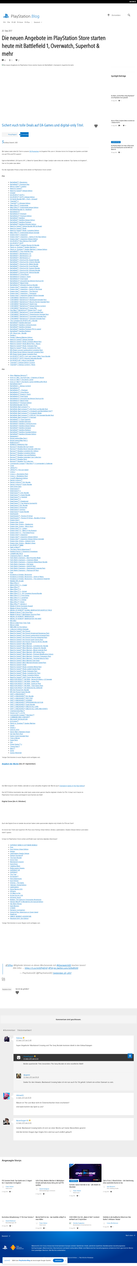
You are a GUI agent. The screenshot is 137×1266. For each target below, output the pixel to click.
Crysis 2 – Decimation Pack (19, 474)
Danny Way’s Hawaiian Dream (20, 732)
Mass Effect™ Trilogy (17, 602)
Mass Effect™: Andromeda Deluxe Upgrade (24, 233)
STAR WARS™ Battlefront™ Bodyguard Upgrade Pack (28, 300)
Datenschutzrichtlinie (69, 1258)
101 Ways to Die (15, 893)
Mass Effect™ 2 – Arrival (18, 591)
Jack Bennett (111, 1186)
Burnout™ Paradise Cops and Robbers (23, 455)
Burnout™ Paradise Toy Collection (21, 461)
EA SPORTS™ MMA (16, 545)
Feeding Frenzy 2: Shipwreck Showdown (24, 551)
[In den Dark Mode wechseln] (108, 15)
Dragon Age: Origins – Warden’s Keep (22, 543)
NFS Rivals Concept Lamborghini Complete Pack (26, 350)
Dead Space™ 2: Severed (18, 497)
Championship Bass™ (17, 711)
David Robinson (11, 1221)
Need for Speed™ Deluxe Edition (21, 191)
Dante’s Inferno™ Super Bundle (21, 484)
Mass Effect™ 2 (15, 589)
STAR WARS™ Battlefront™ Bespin (22, 298)
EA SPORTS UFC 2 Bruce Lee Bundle (22, 360)
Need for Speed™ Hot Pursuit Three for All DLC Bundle (28, 642)
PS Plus (27, 22)
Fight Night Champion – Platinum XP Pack (24, 570)
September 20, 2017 (62, 972)
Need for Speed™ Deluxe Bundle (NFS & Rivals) (26, 226)
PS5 (4, 22)
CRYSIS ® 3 (13, 468)
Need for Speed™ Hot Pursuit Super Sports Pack (26, 639)
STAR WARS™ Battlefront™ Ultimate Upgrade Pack (27, 318)
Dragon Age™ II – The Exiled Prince (22, 533)
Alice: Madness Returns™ (18, 375)
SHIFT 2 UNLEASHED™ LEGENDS (21, 700)
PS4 (8, 22)
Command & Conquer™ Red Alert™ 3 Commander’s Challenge (31, 463)
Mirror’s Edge (14, 625)
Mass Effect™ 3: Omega (18, 600)
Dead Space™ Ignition (17, 509)
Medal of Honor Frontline (18, 608)
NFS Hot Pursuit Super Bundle (20, 692)
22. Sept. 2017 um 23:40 (24, 1123)
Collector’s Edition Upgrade (19, 629)
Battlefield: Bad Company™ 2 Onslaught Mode (26, 413)
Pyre (11, 847)
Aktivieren (58, 1260)
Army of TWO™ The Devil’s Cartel (21, 380)
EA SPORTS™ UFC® (16, 243)
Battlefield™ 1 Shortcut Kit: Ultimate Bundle (25, 270)
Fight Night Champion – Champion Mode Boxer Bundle (28, 562)
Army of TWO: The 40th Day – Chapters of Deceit (27, 377)
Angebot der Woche (10, 764)
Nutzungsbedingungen (51, 1258)
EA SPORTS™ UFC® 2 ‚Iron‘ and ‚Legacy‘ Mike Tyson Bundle (30, 356)
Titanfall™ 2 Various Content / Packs (22, 365)
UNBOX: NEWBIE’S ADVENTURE (20, 916)
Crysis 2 (12, 472)
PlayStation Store (6, 989)
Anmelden (116, 15)
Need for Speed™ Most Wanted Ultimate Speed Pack (28, 663)
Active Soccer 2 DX (16, 895)
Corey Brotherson (112, 1223)
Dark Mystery (14, 906)
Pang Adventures (16, 879)
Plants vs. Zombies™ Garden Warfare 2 (23, 247)
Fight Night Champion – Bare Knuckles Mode (25, 558)
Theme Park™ (15, 746)
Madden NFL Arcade (17, 581)
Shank (12, 725)
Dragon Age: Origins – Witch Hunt (21, 526)
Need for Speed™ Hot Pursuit (20, 631)
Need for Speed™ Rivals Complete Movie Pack (25, 342)
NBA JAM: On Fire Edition (18, 627)
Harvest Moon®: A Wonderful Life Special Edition (26, 902)
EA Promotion (34, 151)
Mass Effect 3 (14, 583)
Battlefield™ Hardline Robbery (20, 331)
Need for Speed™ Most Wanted (21, 644)
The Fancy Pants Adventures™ (20, 549)
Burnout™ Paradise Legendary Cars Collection (25, 457)
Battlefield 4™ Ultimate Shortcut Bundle (24, 285)
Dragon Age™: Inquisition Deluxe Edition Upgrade (27, 295)
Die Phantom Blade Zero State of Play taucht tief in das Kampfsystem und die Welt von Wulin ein (122, 147)
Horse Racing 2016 (16, 889)
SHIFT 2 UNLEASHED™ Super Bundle (22, 704)
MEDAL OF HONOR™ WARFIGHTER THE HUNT (25, 619)
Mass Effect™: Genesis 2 (18, 604)
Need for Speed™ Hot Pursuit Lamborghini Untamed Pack (29, 635)
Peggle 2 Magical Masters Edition (21, 337)
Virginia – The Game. (17, 883)
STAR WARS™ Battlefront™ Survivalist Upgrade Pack (28, 316)
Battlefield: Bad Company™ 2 (20, 407)
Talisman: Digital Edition (18, 885)
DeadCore (13, 914)
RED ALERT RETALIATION (18, 719)
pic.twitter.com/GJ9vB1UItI (66, 968)
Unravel (12, 193)
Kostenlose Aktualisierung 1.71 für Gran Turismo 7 (18, 1217)
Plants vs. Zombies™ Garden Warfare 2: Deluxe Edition (28, 249)
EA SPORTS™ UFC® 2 (17, 195)
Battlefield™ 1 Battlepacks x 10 (20, 254)
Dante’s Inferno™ (16, 480)
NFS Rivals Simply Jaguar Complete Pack (23, 354)
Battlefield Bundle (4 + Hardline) (21, 209)
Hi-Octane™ (14, 721)
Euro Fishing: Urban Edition (19, 849)
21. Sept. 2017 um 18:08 (23, 1098)
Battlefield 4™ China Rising (19, 274)
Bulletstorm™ (15, 442)
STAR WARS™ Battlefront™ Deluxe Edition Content (28, 306)
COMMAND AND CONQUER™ (20, 717)
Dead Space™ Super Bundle (19, 512)
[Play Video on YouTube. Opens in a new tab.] (97, 1179)
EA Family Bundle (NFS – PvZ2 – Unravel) (23, 199)
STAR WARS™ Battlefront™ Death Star (23, 304)
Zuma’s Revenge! (16, 753)
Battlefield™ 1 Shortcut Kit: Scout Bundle (24, 266)
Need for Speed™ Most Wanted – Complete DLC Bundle (29, 646)
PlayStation (25, 16)
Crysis (12, 465)
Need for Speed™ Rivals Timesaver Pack (23, 346)
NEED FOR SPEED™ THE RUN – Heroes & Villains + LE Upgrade (31, 679)
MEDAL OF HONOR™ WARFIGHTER (22, 616)
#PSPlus (9, 965)
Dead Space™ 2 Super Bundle (20, 495)
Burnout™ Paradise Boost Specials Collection (25, 449)
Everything (14, 864)
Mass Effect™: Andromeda (19, 205)
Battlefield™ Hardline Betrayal (20, 323)
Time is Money (15, 738)
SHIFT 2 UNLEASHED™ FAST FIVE (21, 698)
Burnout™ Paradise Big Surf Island (21, 447)
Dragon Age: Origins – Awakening (21, 524)
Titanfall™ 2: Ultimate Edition (20, 203)
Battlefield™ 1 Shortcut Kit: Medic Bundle (24, 264)
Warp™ (12, 748)
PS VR (14, 22)
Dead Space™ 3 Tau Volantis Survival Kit (23, 503)
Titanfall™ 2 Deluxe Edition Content (22, 362)
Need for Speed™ (16, 188)
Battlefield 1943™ (16, 384)
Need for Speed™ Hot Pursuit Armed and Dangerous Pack (29, 633)
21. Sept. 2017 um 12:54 (30, 1059)
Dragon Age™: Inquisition (19, 235)
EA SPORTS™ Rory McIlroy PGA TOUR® (23, 241)
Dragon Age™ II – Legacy (18, 528)
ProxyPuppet (12, 134)
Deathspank (14, 514)
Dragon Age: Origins (17, 522)
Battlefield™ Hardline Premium (20, 222)
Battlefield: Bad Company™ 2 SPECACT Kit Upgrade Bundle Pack (32, 415)
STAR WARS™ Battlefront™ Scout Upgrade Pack (26, 312)
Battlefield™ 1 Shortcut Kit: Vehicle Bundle (24, 272)
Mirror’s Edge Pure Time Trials (20, 623)
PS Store (20, 22)
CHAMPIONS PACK (16, 554)
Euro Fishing (14, 881)
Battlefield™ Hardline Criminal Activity (23, 325)
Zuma (12, 751)
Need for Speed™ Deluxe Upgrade (21, 339)
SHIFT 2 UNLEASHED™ (17, 694)
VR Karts (13, 891)
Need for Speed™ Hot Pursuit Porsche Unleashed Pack (28, 637)
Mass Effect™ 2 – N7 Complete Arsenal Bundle (26, 593)
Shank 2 (13, 727)
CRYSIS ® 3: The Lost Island (19, 470)
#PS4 (50, 968)
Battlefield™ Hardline (17, 218)
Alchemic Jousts (15, 897)
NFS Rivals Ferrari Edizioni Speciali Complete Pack (27, 352)
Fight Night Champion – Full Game (21, 564)
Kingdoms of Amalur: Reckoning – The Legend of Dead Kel (30, 579)
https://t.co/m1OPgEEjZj (36, 968)
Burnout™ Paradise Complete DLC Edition (24, 451)
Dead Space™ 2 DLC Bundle (19, 493)
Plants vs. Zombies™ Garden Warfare (22, 723)
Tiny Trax (13, 874)
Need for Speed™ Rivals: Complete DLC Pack (25, 348)
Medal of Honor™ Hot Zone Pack (21, 612)
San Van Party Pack (16, 734)
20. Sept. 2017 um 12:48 (23, 1040)
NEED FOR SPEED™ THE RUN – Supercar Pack (25, 683)
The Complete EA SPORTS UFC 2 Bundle (23, 321)
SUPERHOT (14, 872)
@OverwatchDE (64, 965)
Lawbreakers (14, 887)
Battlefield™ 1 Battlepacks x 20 (20, 256)
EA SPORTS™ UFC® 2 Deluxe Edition (22, 197)
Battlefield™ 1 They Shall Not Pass (21, 251)
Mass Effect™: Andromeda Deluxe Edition (24, 207)
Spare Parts (14, 740)
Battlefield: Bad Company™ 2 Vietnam (23, 417)
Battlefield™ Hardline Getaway (20, 327)
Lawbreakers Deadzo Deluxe (19, 853)
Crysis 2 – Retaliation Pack (19, 476)
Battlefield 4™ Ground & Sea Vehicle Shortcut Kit (27, 281)
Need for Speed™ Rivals (18, 228)
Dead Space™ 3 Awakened (19, 501)
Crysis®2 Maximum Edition (19, 478)
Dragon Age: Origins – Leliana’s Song (22, 541)
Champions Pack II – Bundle (19, 556)
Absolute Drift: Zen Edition (19, 918)
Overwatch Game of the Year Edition (71, 786)
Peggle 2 (13, 335)
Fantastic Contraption (17, 910)
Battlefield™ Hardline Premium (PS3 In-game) (25, 329)
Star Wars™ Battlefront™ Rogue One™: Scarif (26, 310)
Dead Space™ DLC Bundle (19, 505)
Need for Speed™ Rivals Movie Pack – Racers (25, 344)
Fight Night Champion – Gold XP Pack (23, 566)
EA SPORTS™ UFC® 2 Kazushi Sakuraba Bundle (26, 358)
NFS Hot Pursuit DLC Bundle (19, 690)
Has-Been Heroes (16, 904)
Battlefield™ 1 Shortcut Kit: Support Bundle (25, 268)
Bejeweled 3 (14, 436)
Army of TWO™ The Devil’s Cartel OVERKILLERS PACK (28, 382)
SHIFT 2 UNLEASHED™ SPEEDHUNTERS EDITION (26, 702)
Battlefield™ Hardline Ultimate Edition (23, 224)
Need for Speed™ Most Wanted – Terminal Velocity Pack (29, 658)
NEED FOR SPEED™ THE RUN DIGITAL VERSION (26, 688)
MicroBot (13, 621)
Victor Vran (14, 860)
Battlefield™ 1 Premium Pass (19, 184)
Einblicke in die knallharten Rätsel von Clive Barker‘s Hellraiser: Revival (117, 1218)
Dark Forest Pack (15, 486)
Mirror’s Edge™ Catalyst (18, 186)
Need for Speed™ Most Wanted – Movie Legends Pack (28, 650)
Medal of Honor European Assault (21, 606)
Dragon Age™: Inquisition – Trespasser (23, 293)
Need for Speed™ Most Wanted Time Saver (25, 660)
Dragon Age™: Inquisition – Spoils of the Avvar (26, 289)
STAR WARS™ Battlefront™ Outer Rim (23, 308)
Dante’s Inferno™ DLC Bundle (20, 482)
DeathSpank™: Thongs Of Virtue (21, 516)
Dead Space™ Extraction (18, 507)
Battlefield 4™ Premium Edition (21, 216)
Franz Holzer (10, 1186)
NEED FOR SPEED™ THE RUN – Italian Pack (24, 681)
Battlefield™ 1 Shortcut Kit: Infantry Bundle (25, 262)
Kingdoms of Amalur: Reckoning (21, 575)
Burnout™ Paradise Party (18, 459)
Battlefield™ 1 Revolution (18, 182)
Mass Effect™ (14, 587)
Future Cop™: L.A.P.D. (17, 713)
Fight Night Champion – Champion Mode (24, 560)
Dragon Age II (14, 520)
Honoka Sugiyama (78, 1223)
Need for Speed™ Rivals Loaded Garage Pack (25, 669)
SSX (11, 742)
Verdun (12, 851)
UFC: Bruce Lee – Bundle (18, 333)
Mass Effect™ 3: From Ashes (19, 595)
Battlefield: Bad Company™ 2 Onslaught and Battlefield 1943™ (31, 411)
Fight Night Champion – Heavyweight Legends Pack (27, 568)
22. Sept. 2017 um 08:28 (31, 1077)
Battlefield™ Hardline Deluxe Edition (22, 220)
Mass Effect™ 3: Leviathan (19, 598)
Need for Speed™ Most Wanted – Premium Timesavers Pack (30, 656)
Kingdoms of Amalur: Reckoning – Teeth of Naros (27, 577)
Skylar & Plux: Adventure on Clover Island (24, 912)
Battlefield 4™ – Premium (19, 390)
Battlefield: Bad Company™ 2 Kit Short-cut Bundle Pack (29, 409)
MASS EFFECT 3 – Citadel (18, 585)
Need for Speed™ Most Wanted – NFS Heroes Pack (27, 652)
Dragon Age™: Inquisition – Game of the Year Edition (28, 237)
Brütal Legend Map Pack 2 (19, 440)
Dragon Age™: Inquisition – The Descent (24, 291)
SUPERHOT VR (15, 870)
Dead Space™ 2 (15, 491)
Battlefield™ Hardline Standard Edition (23, 432)
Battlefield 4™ (15, 212)
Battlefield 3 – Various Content (20, 386)
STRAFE (12, 908)
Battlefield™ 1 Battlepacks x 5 (20, 258)
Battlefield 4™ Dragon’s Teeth (20, 277)
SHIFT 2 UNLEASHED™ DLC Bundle (22, 696)
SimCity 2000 (14, 730)
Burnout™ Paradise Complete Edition (22, 453)
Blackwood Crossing (17, 862)
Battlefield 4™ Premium (18, 214)
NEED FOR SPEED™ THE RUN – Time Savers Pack (26, 686)
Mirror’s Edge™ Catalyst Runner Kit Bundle (24, 245)
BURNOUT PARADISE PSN (18, 444)
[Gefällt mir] (119, 100)
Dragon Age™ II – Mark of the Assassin (23, 530)
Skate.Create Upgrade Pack (19, 736)
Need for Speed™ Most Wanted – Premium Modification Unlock (31, 654)
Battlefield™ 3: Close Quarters (20, 419)
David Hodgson (44, 1189)
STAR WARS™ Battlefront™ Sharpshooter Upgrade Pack (29, 314)
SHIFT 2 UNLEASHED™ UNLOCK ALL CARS (24, 707)
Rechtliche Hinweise (86, 1258)
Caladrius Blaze (15, 866)
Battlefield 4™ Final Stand (19, 279)
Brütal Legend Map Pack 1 (18, 438)
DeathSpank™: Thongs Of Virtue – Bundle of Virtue (27, 518)
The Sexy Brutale (16, 858)
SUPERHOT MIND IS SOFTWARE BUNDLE (23, 845)
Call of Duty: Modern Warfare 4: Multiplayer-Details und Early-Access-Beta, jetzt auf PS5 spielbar (50, 1182)
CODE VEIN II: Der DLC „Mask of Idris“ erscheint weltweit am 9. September (84, 1218)
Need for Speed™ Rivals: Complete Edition (24, 230)
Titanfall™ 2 (14, 201)
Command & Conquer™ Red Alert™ (22, 715)
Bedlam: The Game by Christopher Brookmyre (25, 900)
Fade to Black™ (15, 547)
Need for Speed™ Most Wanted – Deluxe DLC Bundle (28, 648)
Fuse (11, 572)
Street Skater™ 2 (16, 744)
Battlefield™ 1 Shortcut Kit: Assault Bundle (24, 260)
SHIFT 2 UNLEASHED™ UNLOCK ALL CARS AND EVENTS (29, 709)
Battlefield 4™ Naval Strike (19, 283)
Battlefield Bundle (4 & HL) (19, 405)
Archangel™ (14, 876)
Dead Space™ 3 (15, 499)
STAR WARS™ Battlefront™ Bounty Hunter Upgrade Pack (29, 302)
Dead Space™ (14, 489)
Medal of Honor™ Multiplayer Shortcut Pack (25, 614)
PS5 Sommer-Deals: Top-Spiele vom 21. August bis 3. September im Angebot (17, 1181)
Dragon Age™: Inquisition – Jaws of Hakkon (25, 287)
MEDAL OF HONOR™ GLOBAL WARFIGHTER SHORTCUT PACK (31, 610)
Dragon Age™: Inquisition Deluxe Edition (24, 239)
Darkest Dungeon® (16, 855)
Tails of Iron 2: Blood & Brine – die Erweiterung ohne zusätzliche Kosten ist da (118, 1181)
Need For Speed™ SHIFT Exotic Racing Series (25, 677)
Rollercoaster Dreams (17, 868)
